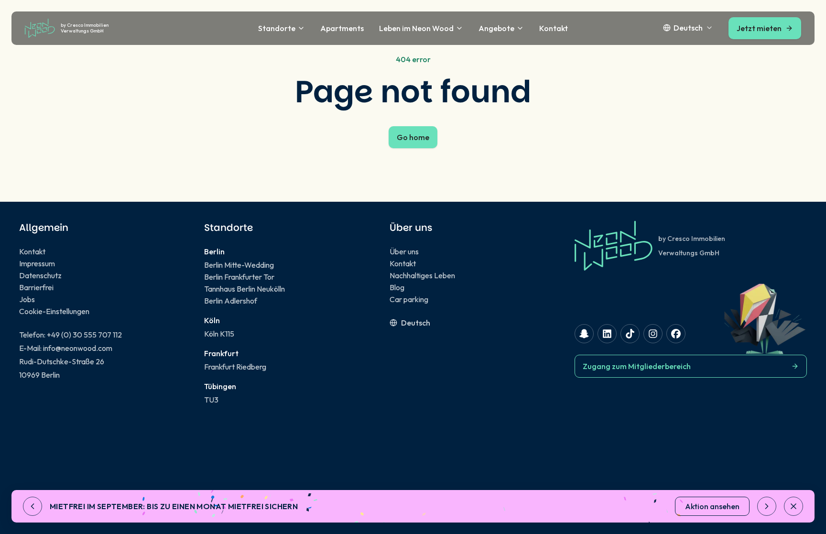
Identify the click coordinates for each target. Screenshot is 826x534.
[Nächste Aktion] (766, 506)
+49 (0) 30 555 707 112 (84, 334)
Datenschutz (40, 275)
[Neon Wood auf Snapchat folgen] (584, 333)
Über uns (404, 251)
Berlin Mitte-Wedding (239, 265)
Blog (397, 287)
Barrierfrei (36, 287)
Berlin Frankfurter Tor (239, 277)
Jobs (27, 299)
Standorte (276, 28)
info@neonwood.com (77, 348)
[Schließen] (793, 506)
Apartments (342, 28)
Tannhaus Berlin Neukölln (244, 289)
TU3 (211, 399)
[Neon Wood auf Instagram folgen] (653, 333)
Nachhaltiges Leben (422, 275)
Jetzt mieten (759, 28)
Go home (413, 137)
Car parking (409, 299)
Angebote (496, 28)
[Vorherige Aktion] (32, 506)
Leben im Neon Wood (416, 28)
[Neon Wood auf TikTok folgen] (630, 333)
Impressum (37, 263)
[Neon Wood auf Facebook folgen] (675, 333)
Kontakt (553, 28)
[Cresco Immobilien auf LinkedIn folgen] (607, 333)
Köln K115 (219, 333)
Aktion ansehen (712, 506)
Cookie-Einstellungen (54, 311)
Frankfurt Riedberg (235, 366)
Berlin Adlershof (230, 300)
